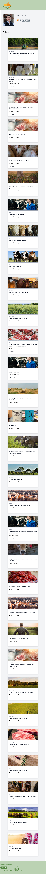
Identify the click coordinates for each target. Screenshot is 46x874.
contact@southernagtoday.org (7, 868)
